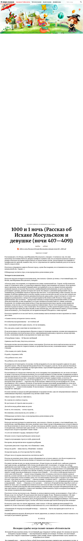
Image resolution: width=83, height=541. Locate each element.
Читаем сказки (36, 2)
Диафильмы (57, 2)
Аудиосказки (47, 2)
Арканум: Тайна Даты (23, 2)
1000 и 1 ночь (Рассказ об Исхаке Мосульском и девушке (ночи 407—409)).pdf (42, 249)
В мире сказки (7, 2)
